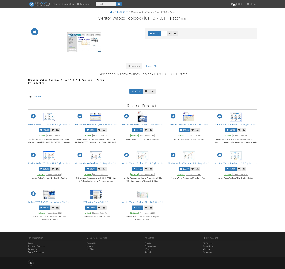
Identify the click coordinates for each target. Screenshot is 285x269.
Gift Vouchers (150, 246)
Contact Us (91, 243)
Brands (148, 243)
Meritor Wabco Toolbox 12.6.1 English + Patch (190, 163)
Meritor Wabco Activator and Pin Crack (189, 124)
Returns (90, 246)
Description (134, 66)
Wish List (206, 249)
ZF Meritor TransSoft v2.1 (95, 202)
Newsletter (207, 252)
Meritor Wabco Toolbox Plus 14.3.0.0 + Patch (143, 202)
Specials (148, 252)
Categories (85, 4)
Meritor (37, 96)
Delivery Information (36, 246)
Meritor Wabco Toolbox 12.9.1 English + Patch (237, 163)
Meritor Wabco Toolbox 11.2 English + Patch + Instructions (57, 124)
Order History (208, 246)
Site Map (90, 249)
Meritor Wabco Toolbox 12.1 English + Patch (50, 163)
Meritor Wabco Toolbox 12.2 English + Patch (96, 163)
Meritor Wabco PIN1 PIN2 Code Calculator (142, 124)
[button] (237, 4)
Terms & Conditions (36, 252)
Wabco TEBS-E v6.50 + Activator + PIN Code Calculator (54, 202)
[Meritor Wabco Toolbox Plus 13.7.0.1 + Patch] (84, 42)
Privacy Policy (33, 249)
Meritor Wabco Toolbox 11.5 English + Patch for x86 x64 (242, 124)
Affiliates (148, 249)
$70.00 (155, 33)
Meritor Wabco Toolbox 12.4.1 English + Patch (144, 163)
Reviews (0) (150, 66)
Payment (31, 243)
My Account (208, 243)
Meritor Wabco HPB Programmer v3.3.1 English (98, 124)
